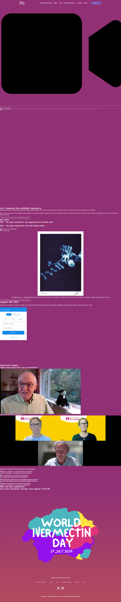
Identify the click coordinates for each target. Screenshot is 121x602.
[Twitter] (58, 588)
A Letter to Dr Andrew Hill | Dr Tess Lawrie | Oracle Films (15, 485)
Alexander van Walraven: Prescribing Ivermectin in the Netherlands (17, 469)
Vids (60, 3)
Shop (85, 3)
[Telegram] (62, 588)
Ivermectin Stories (69, 3)
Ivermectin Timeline (46, 3)
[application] (75, 3)
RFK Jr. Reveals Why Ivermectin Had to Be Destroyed (13, 477)
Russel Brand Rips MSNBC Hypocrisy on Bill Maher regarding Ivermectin (18, 481)
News (55, 3)
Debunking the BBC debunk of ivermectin (11, 414)
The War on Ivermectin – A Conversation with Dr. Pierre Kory (15, 473)
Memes (80, 3)
